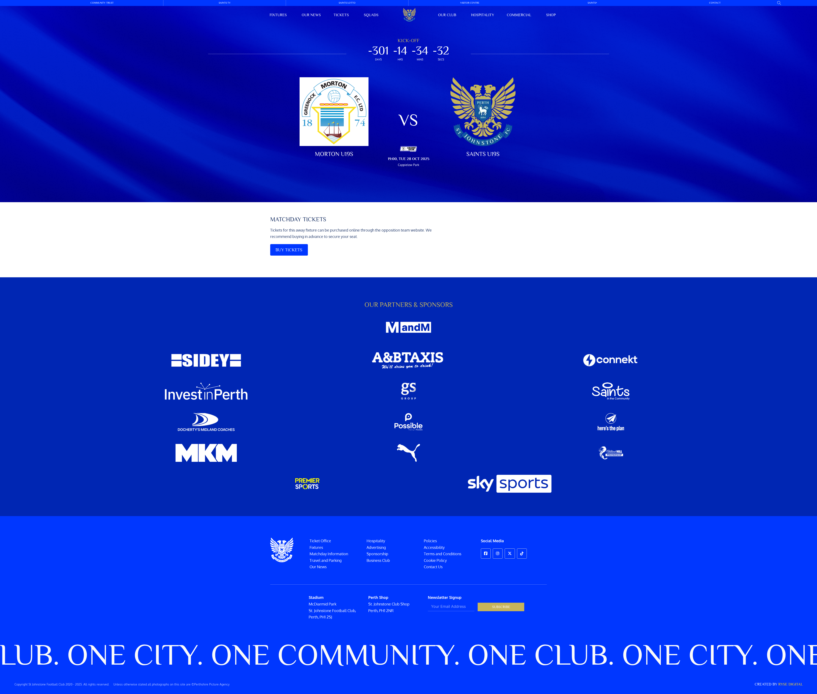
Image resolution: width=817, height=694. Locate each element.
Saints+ (592, 2)
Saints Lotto (347, 2)
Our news (311, 15)
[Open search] (779, 3)
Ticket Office (320, 540)
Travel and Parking (325, 560)
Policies (430, 540)
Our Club (447, 15)
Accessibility (434, 547)
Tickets (341, 15)
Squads (371, 15)
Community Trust (102, 2)
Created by (779, 684)
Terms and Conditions (442, 553)
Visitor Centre (469, 2)
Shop (551, 15)
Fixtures (278, 15)
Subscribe (501, 607)
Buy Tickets (289, 250)
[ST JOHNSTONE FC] (409, 15)
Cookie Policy (435, 560)
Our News (318, 566)
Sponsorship (377, 553)
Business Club (378, 560)
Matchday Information (329, 553)
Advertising (376, 547)
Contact (715, 2)
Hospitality (482, 15)
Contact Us (433, 566)
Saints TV (225, 2)
